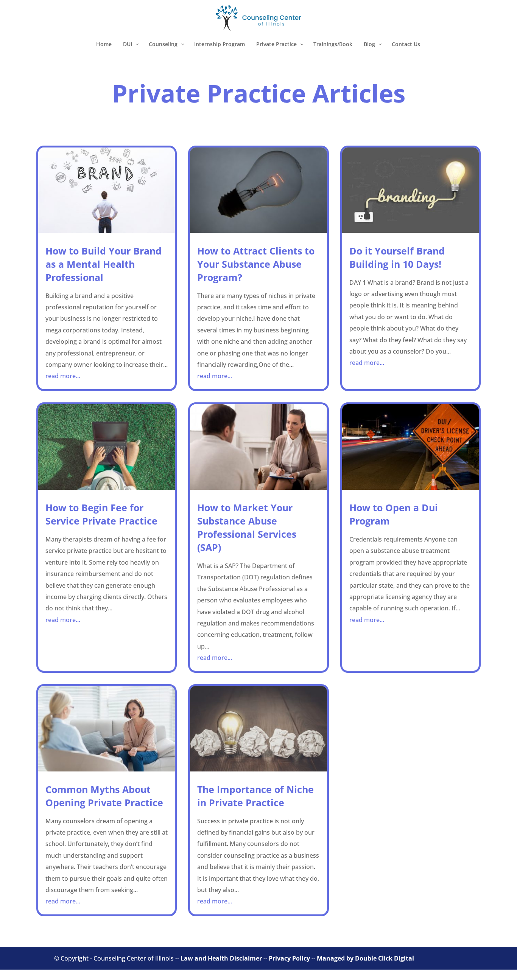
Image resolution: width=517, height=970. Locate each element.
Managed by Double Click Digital (365, 958)
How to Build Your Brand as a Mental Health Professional (103, 264)
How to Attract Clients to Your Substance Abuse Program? (256, 264)
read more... (62, 376)
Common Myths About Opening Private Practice (104, 796)
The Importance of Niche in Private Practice (255, 796)
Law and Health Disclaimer (221, 958)
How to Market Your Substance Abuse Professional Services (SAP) (246, 527)
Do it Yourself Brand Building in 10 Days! (397, 257)
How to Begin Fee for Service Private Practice (101, 514)
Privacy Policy (289, 958)
